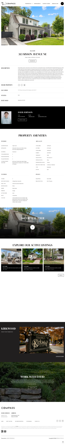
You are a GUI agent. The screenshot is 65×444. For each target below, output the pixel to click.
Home (2, 421)
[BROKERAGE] (63, 421)
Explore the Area (60, 356)
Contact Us (37, 421)
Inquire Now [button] (32, 60)
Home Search (37, 3)
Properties (28, 3)
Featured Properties (19, 421)
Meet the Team (9, 421)
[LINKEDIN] (60, 421)
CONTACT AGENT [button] (22, 119)
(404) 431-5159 (55, 3)
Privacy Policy (60, 438)
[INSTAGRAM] (57, 421)
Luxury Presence (10, 438)
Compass (16, 426)
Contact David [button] (32, 387)
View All (61, 275)
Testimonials (29, 421)
